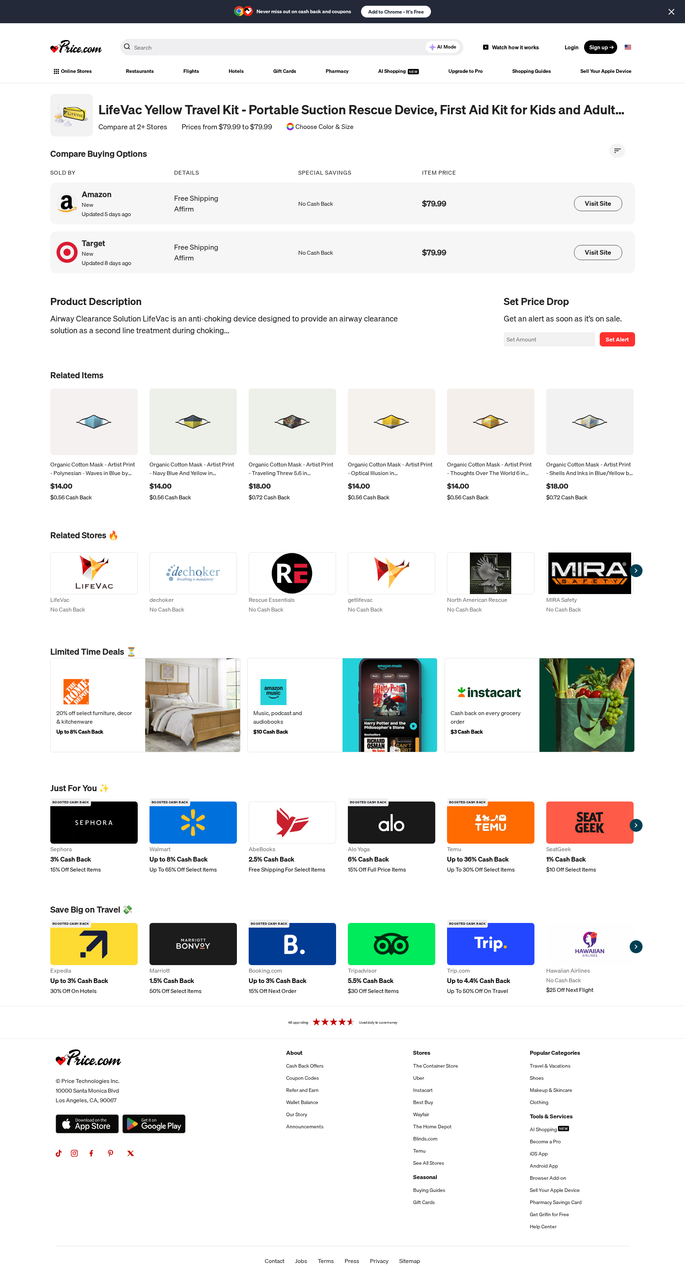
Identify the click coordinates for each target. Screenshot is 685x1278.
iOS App (539, 1154)
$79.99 (434, 203)
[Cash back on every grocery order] (539, 705)
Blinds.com (425, 1139)
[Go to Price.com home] (76, 47)
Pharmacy (337, 71)
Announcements (305, 1126)
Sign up (598, 47)
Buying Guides (429, 1190)
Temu (419, 1151)
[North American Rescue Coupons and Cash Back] (490, 584)
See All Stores (428, 1163)
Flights (191, 71)
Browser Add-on (548, 1178)
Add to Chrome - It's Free (396, 12)
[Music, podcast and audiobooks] (342, 705)
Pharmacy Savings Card (556, 1202)
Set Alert (617, 339)
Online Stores (76, 71)
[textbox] (628, 47)
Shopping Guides (531, 71)
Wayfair (421, 1114)
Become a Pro (545, 1141)
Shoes (537, 1078)
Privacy (379, 1261)
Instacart (423, 1090)
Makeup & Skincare (551, 1090)
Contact (274, 1261)
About (294, 1052)
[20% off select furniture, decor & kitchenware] (145, 705)
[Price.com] (88, 1073)
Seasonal (425, 1177)
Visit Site (598, 203)
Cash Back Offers (305, 1066)
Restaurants (140, 71)
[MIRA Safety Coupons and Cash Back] (590, 584)
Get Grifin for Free (549, 1214)
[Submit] (127, 48)
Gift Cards (284, 71)
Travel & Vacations (550, 1066)
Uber (418, 1078)
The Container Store (435, 1066)
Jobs (301, 1261)
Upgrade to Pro (465, 71)
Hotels (236, 71)
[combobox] (292, 47)
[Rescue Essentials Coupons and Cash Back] (292, 584)
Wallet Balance (302, 1102)
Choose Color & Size (324, 127)
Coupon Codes (302, 1078)
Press (352, 1261)
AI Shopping (392, 71)
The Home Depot (432, 1126)
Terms (326, 1261)
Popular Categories (555, 1052)
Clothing (539, 1102)
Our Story (296, 1114)
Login (572, 47)
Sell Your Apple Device (605, 71)
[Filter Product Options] (617, 151)
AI (446, 47)
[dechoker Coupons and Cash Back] (193, 584)
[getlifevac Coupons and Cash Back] (391, 584)
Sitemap (409, 1261)
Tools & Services (551, 1116)
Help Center (543, 1226)
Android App (544, 1166)
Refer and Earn (302, 1090)
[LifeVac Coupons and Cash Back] (94, 584)
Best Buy (423, 1102)
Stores (421, 1052)
